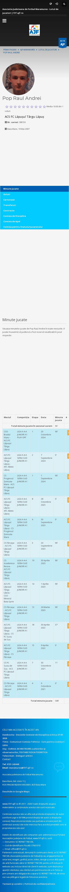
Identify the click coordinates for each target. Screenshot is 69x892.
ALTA (62, 43)
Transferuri (9, 205)
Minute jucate (11, 188)
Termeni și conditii (12, 883)
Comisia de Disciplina (14, 216)
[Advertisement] (22, 154)
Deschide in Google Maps (16, 791)
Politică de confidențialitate (40, 883)
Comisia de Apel (11, 221)
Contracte (8, 210)
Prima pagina (10, 49)
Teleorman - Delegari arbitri (17, 755)
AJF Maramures (27, 49)
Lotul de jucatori (48, 49)
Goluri (6, 194)
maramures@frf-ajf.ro (21, 767)
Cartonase (9, 199)
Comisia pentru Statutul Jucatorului (23, 226)
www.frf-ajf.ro (10, 803)
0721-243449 (13, 764)
